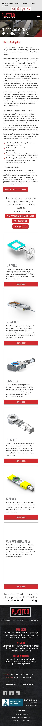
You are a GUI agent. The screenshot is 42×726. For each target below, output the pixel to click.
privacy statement (21, 714)
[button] (13, 9)
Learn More (21, 284)
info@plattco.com (22, 674)
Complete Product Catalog (21, 601)
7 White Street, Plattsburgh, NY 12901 (20, 684)
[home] (9, 15)
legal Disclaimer (21, 711)
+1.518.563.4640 (22, 677)
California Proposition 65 (21, 721)
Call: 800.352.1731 (20, 221)
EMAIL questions (20, 226)
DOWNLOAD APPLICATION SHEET (15, 189)
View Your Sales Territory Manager (20, 216)
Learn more (21, 402)
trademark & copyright (21, 717)
